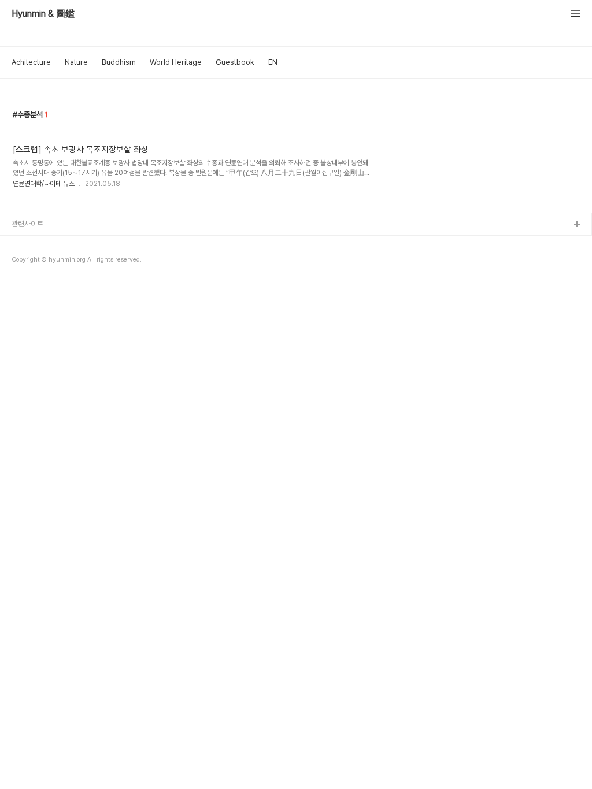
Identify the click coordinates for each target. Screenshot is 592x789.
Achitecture (31, 62)
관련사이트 (27, 223)
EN (273, 62)
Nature (76, 62)
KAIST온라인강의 (38, 280)
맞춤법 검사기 (32, 243)
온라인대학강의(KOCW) (48, 262)
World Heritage (176, 62)
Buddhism (119, 62)
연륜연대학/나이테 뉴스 (44, 184)
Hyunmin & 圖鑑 (43, 14)
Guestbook (235, 62)
